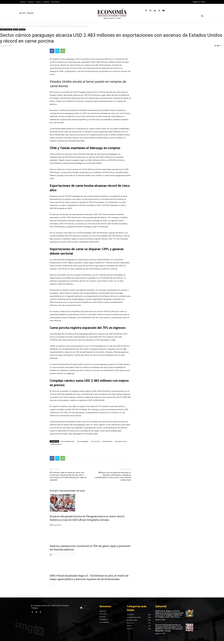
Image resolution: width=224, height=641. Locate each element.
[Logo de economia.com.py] (112, 12)
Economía (22, 29)
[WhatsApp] (62, 51)
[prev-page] (51, 584)
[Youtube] (163, 10)
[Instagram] (150, 10)
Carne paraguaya (82, 441)
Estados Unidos (107, 441)
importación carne (121, 441)
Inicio (2, 26)
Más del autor (78, 490)
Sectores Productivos (13, 26)
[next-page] (54, 584)
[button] (202, 16)
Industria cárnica (56, 444)
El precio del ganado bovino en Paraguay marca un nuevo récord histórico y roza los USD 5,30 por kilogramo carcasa (169, 628)
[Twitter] (159, 10)
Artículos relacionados (61, 490)
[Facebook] (146, 10)
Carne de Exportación (67, 441)
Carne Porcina (95, 441)
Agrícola (24, 26)
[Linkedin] (154, 10)
